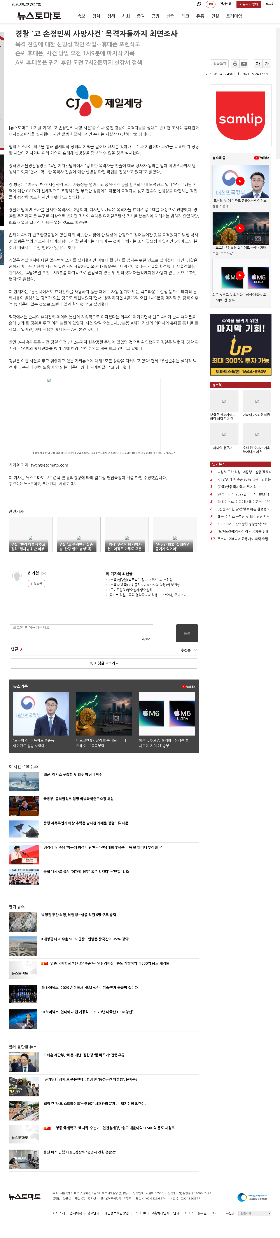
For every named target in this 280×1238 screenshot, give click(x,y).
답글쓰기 (220, 63)
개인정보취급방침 (116, 1213)
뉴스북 (37, 583)
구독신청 (228, 1213)
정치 (96, 16)
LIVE (210, 4)
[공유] (244, 63)
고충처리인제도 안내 (165, 1213)
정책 (111, 16)
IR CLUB (140, 1213)
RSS (214, 1213)
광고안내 (93, 1213)
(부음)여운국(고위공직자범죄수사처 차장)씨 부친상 (144, 585)
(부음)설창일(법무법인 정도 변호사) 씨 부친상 (141, 579)
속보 (81, 16)
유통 (200, 16)
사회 (126, 16)
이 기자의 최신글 (119, 574)
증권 (141, 16)
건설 (215, 16)
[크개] (258, 63)
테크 (185, 16)
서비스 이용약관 (195, 1213)
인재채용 (76, 1213)
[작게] (266, 63)
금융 (156, 16)
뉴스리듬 (219, 158)
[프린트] (235, 63)
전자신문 (226, 3)
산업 (171, 16)
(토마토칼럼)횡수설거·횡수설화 (130, 590)
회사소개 (58, 1213)
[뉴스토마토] (39, 16)
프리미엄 (234, 16)
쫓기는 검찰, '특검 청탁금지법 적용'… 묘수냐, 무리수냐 (147, 595)
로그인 (270, 3)
